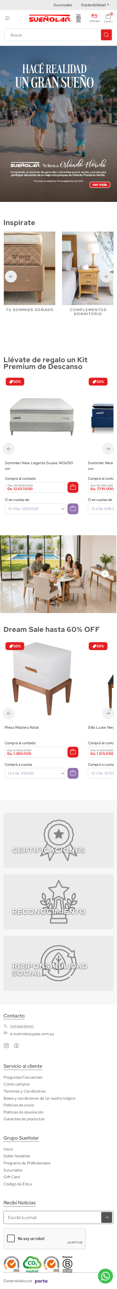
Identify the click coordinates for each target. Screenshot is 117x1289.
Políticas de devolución (24, 1112)
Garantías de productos (24, 1118)
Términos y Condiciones (24, 1091)
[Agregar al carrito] (72, 487)
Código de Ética (18, 1183)
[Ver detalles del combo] (42, 414)
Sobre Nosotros (17, 1155)
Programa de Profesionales (27, 1162)
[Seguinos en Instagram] (6, 1047)
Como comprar (17, 1084)
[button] (7, 18)
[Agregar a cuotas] (72, 508)
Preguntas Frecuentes (23, 1077)
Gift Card (12, 1176)
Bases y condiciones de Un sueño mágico (39, 1098)
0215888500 (21, 1026)
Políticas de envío (19, 1105)
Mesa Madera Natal (22, 727)
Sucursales (63, 4)
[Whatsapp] (105, 1276)
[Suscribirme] (106, 1217)
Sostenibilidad (93, 4)
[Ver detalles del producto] (41, 678)
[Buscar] (106, 34)
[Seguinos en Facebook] (16, 1047)
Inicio (8, 1149)
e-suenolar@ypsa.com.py (32, 1033)
